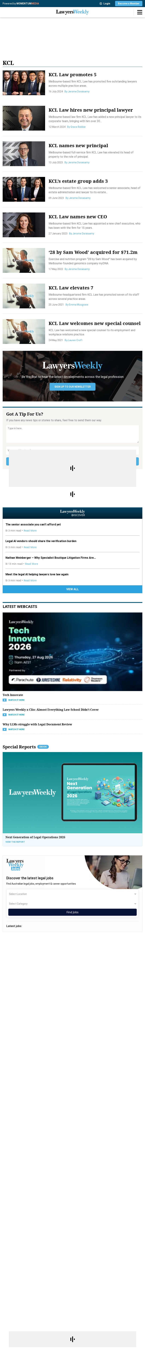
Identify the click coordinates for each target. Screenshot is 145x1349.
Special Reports (25, 747)
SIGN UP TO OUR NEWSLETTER (72, 386)
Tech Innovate (13, 695)
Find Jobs (72, 912)
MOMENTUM (27, 3)
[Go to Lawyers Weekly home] (72, 12)
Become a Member (129, 3)
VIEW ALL (72, 589)
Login (106, 3)
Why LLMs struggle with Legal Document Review (37, 724)
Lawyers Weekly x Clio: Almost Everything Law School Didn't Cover (51, 710)
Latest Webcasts (20, 606)
